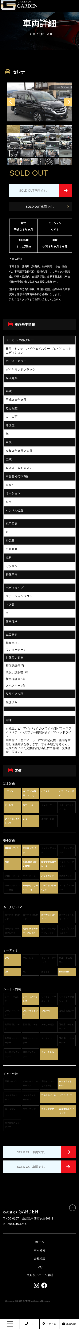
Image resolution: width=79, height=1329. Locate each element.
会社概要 (40, 1258)
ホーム (39, 1242)
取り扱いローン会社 (40, 1275)
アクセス (51, 1324)
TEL (31, 1324)
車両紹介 (71, 1324)
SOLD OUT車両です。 (41, 206)
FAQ (40, 1266)
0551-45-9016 (17, 1224)
